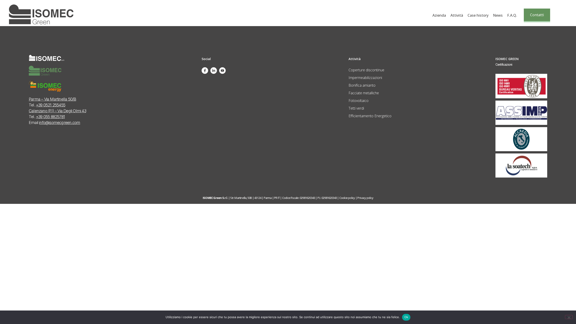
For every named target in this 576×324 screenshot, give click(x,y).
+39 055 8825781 (50, 116)
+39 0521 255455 (50, 105)
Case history (478, 15)
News (498, 15)
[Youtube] (222, 70)
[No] (569, 317)
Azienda (439, 15)
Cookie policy (347, 198)
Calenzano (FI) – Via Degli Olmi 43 (57, 110)
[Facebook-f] (205, 70)
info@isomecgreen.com (59, 122)
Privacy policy (365, 198)
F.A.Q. (512, 15)
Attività (456, 15)
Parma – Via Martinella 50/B (52, 99)
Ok (406, 317)
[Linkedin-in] (213, 70)
